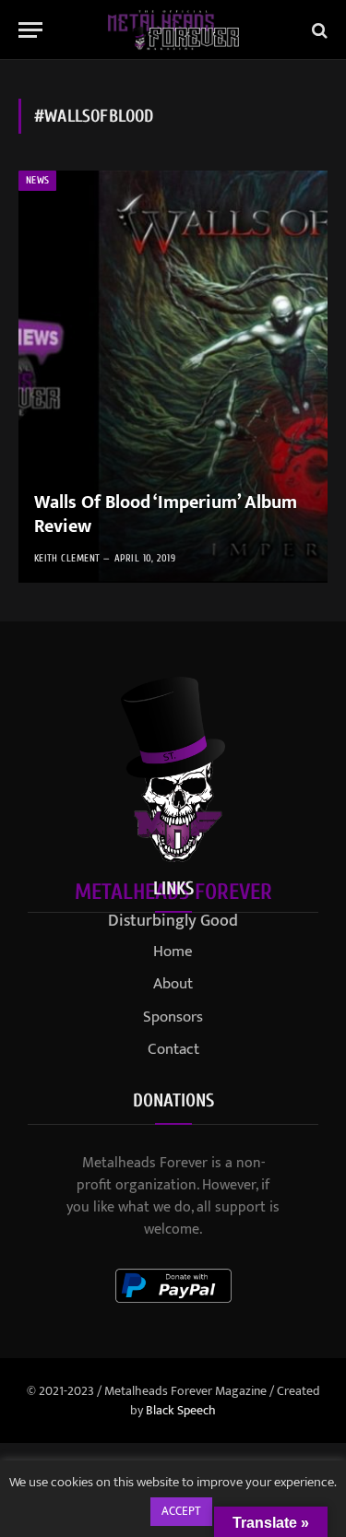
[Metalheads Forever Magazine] (173, 30)
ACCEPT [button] (181, 1511)
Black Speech (181, 1410)
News (37, 180)
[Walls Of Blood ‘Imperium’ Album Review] (173, 377)
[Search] (318, 30)
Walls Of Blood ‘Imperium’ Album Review (165, 514)
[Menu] (30, 30)
